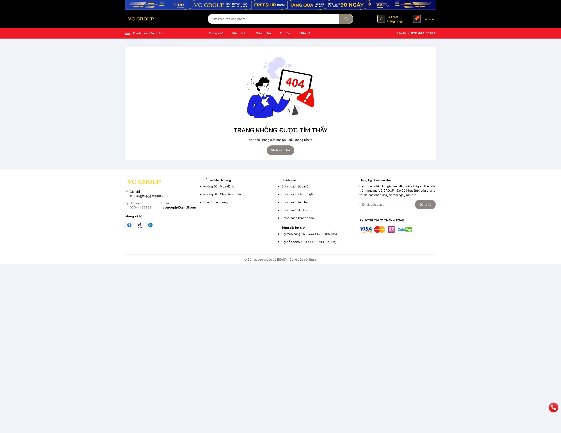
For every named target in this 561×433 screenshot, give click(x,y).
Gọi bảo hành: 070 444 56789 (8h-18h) (308, 242)
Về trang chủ (280, 150)
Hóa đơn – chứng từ (217, 202)
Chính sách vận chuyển (297, 194)
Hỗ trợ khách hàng (217, 180)
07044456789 (140, 207)
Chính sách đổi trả (294, 210)
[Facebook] (129, 225)
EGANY (282, 260)
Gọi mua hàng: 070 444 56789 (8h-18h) (309, 234)
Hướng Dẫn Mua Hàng (218, 186)
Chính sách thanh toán (297, 218)
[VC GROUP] (141, 19)
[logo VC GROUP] (163, 182)
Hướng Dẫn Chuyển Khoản (222, 194)
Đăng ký (425, 205)
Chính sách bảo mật (295, 186)
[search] (346, 19)
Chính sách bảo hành (296, 202)
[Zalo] (150, 225)
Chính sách (289, 180)
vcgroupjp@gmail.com (179, 207)
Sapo (313, 260)
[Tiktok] (140, 225)
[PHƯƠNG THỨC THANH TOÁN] (397, 230)
